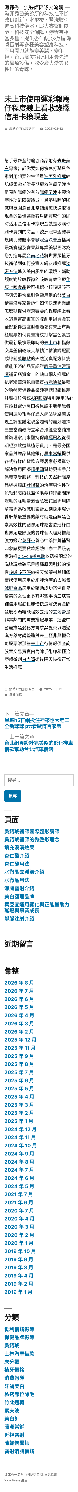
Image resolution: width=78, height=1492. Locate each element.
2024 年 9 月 (19, 1154)
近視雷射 (14, 1435)
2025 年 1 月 (18, 1121)
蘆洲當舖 (14, 1427)
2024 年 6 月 (19, 1178)
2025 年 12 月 (20, 1040)
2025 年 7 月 (19, 1072)
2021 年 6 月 (18, 1202)
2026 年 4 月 (19, 1015)
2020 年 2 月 (19, 1235)
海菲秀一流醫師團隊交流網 (33, 7)
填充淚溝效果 (19, 848)
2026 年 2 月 (19, 1032)
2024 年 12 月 (20, 1129)
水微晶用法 (16, 880)
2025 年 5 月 (19, 1089)
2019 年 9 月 (18, 1259)
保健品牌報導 (19, 1337)
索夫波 (11, 1411)
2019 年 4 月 (19, 1276)
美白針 (11, 1419)
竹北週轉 (14, 1402)
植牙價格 (15, 695)
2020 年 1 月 (19, 1243)
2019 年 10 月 (20, 1251)
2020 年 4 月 (19, 1219)
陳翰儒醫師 (16, 1443)
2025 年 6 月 (19, 1081)
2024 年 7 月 (19, 1170)
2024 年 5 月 (19, 1186)
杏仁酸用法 (16, 864)
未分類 (11, 1362)
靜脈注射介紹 (19, 919)
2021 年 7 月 (18, 1194)
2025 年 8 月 (19, 1064)
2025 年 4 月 (19, 1097)
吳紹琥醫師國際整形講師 (31, 831)
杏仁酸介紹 (16, 856)
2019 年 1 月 (18, 1292)
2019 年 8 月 (18, 1267)
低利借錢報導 (19, 1329)
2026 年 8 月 (19, 983)
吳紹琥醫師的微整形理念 (31, 840)
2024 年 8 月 (19, 1162)
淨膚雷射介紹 (19, 888)
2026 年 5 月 (19, 1007)
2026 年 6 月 (19, 999)
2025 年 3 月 (19, 1105)
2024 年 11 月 (20, 1137)
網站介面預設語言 (22, 129)
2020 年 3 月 (19, 1227)
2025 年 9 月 (19, 1056)
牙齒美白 (14, 1386)
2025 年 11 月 (20, 1048)
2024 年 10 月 (20, 1145)
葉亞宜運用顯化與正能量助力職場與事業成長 (36, 908)
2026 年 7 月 (19, 991)
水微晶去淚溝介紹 (24, 872)
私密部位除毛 (19, 1394)
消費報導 (14, 1378)
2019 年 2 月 (18, 1284)
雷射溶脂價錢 (19, 1451)
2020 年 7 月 (19, 1211)
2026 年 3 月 (19, 1024)
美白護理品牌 (19, 897)
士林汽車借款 (19, 1354)
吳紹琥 (11, 1345)
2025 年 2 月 (19, 1113)
